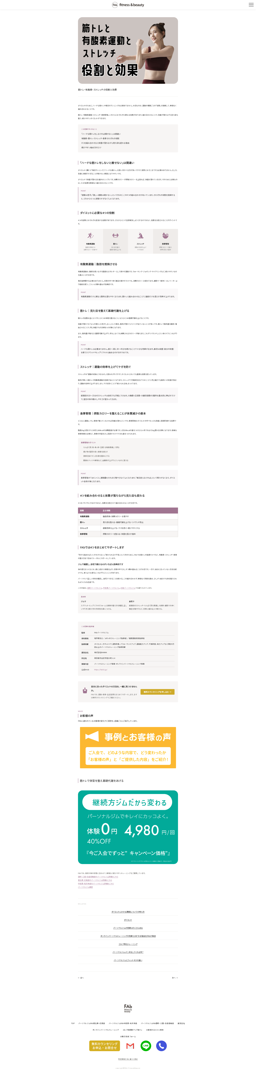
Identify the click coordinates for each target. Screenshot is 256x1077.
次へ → (175, 977)
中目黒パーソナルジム (111, 588)
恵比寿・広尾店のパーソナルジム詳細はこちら (95, 880)
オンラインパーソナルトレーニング (106, 1030)
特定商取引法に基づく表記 (128, 1059)
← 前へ (81, 977)
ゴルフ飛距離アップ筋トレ (133, 1030)
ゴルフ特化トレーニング (128, 944)
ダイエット (128, 920)
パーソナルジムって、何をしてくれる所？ (128, 952)
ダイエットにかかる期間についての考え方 (128, 911)
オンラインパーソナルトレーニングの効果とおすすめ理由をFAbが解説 (128, 936)
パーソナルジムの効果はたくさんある (128, 928)
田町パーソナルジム (94, 588)
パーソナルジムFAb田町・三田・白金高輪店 (157, 1023)
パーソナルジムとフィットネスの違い (128, 960)
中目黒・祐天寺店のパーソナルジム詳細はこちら (96, 883)
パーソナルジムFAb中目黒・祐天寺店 (123, 1023)
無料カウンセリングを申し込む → (157, 692)
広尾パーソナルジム (128, 588)
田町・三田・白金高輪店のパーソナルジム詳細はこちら (98, 876)
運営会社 (181, 1023)
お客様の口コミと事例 (155, 1030)
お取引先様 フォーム (128, 1036)
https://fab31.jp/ (100, 669)
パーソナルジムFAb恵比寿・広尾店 (91, 1023)
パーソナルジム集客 (85, 887)
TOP (73, 1023)
